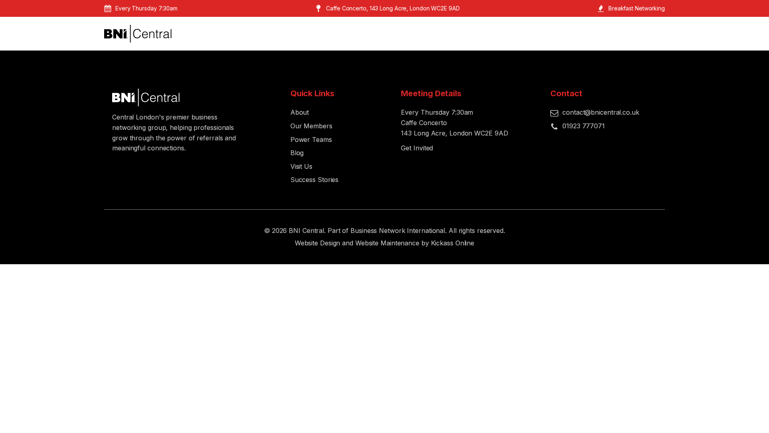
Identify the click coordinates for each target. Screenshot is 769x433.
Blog (297, 153)
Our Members (311, 126)
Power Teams (311, 140)
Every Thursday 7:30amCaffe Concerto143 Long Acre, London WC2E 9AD (454, 122)
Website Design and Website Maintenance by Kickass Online (384, 243)
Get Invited (417, 148)
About (299, 112)
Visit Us (301, 166)
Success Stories (314, 180)
